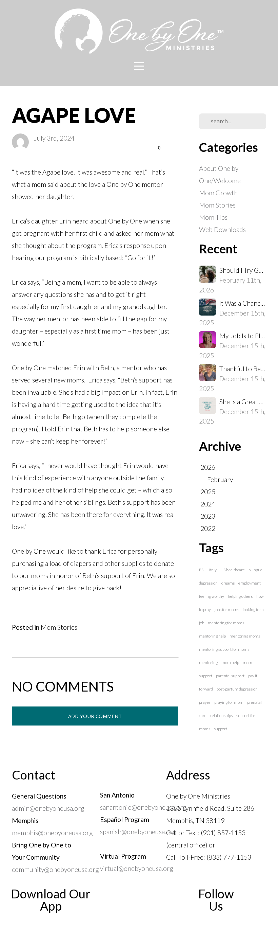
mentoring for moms (226, 622)
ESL (202, 569)
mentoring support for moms (224, 649)
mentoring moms (245, 636)
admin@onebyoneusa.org (48, 808)
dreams (228, 583)
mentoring (208, 662)
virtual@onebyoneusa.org (136, 868)
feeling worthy (211, 596)
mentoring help (212, 636)
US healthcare (232, 569)
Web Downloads (222, 229)
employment (249, 583)
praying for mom (228, 702)
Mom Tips (213, 217)
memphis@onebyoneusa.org (52, 833)
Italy (213, 569)
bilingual (256, 569)
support (220, 728)
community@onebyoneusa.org (55, 869)
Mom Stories (59, 627)
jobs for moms (227, 609)
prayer (205, 702)
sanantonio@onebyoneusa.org (143, 807)
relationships (221, 715)
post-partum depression (237, 689)
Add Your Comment (95, 716)
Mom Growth (218, 193)
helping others (240, 596)
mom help (230, 662)
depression (208, 583)
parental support (230, 675)
